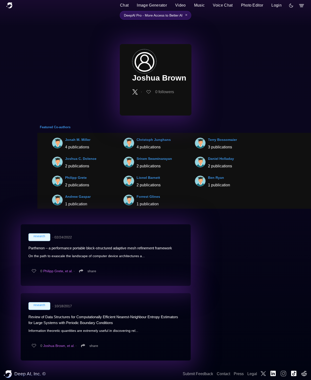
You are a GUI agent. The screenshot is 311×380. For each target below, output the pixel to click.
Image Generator (152, 5)
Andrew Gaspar (78, 197)
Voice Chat (223, 5)
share (91, 271)
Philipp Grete (76, 178)
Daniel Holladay (221, 159)
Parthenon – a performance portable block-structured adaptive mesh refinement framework (100, 248)
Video (180, 5)
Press (239, 374)
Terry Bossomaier (222, 140)
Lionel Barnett (148, 178)
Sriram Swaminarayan (154, 159)
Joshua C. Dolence (80, 159)
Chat (124, 5)
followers (164, 92)
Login (276, 5)
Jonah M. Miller (77, 140)
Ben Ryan (216, 178)
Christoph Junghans (154, 140)
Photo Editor (252, 5)
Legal (252, 374)
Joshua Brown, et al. (59, 346)
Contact (223, 374)
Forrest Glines (148, 197)
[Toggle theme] (291, 5)
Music (199, 5)
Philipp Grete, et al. (58, 271)
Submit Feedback (198, 374)
